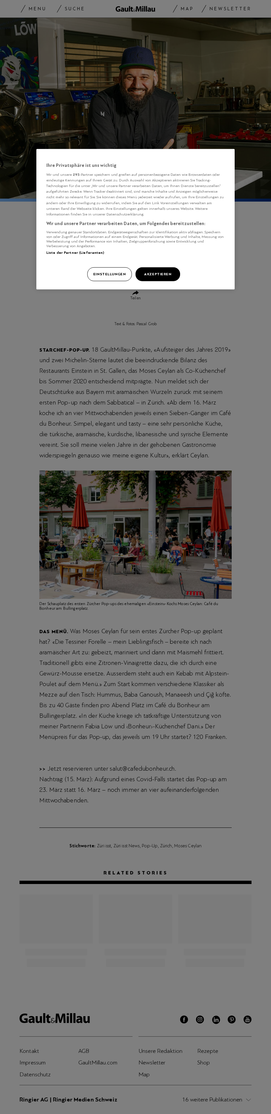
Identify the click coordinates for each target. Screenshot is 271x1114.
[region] (135, 219)
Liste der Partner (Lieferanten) (75, 252)
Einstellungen (109, 273)
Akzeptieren (157, 273)
